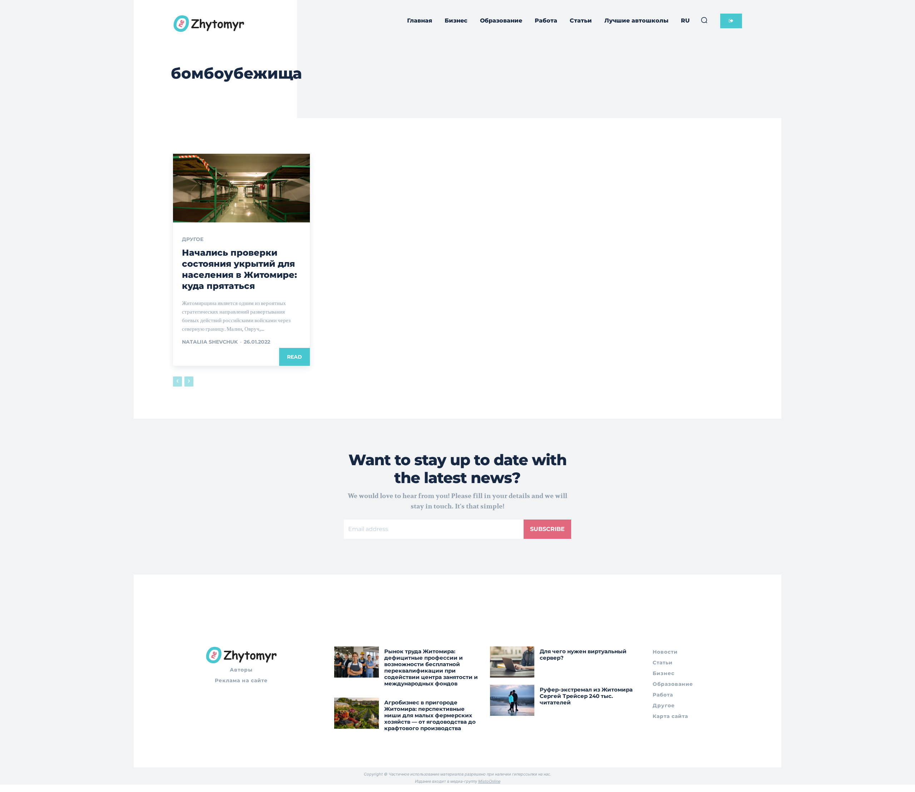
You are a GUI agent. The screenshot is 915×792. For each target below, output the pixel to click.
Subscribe (547, 529)
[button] (704, 20)
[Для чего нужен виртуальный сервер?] (512, 662)
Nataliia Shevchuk (210, 342)
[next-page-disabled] (188, 382)
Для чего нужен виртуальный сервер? (583, 654)
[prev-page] (177, 382)
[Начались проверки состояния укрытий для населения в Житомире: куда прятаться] (241, 188)
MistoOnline (489, 781)
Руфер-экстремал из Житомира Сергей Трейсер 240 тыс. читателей (586, 696)
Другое (192, 239)
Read (294, 357)
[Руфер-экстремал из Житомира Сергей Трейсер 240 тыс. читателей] (512, 700)
